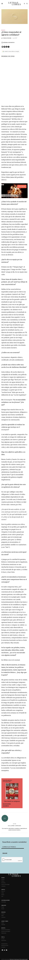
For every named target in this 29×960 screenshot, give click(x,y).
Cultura (2, 879)
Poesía (2, 907)
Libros (2, 893)
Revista (3, 30)
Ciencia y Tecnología (5, 884)
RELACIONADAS (6, 835)
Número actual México (5, 929)
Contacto (3, 947)
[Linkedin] (6, 47)
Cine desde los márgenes (12, 801)
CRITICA (3, 889)
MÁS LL (3, 937)
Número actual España (5, 931)
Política (2, 881)
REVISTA (3, 927)
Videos (2, 922)
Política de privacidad (23, 959)
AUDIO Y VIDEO (4, 921)
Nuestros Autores (4, 945)
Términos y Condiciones (14, 959)
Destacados (3, 933)
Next (21, 793)
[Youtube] (6, 950)
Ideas (2, 915)
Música (2, 894)
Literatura (3, 886)
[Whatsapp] (8, 47)
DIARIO (3, 877)
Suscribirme (3, 940)
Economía (3, 882)
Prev (3, 793)
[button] (2, 3)
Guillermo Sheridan (14, 825)
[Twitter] (4, 47)
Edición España (7, 804)
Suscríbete (6, 805)
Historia (2, 913)
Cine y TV (3, 891)
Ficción (2, 908)
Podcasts (3, 924)
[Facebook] (2, 47)
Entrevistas (3, 902)
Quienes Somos (4, 943)
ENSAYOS (3, 912)
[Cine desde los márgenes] (12, 792)
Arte (2, 896)
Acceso (2, 938)
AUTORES (19, 835)
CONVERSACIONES (5, 900)
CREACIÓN (3, 905)
